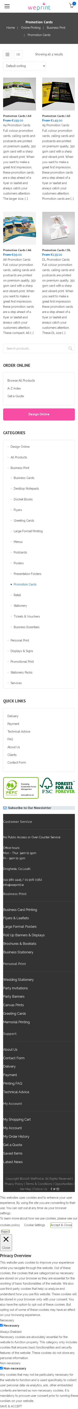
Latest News (13, 1162)
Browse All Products (21, 380)
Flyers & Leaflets (16, 918)
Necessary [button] (7, 1320)
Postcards (20, 552)
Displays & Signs (22, 651)
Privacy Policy (14, 1184)
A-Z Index (14, 388)
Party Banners (14, 996)
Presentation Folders (27, 574)
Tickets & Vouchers (27, 616)
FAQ (10, 739)
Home (10, 27)
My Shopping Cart (17, 1119)
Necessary (11, 1325)
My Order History (16, 1137)
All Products (19, 457)
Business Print (56, 27)
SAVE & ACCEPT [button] (11, 1406)
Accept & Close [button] (61, 1225)
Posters (19, 563)
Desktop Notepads (26, 488)
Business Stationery (18, 952)
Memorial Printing (16, 1022)
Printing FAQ (12, 1083)
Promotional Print (22, 661)
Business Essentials (27, 627)
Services (16, 683)
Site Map (25, 1189)
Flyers (18, 510)
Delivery (13, 716)
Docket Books (23, 499)
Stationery (20, 605)
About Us (13, 747)
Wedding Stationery (18, 980)
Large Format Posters (20, 927)
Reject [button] (5, 1231)
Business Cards (24, 478)
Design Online (39, 414)
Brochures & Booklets (19, 944)
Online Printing (31, 27)
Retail (17, 595)
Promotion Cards (25, 584)
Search (70, 348)
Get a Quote (15, 396)
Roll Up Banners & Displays (24, 935)
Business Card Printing (20, 910)
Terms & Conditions (39, 1184)
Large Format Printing (28, 531)
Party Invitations (15, 988)
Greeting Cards (24, 520)
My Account (12, 1128)
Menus (18, 541)
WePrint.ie (37, 1178)
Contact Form (16, 762)
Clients (12, 755)
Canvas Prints (13, 1005)
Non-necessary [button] (10, 1363)
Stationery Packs (21, 672)
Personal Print (20, 640)
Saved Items (12, 1153)
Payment (13, 724)
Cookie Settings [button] (34, 1225)
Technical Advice (18, 731)
